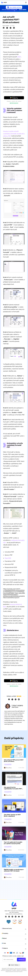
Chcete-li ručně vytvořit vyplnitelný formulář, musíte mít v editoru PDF (14, 133)
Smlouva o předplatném (6, 970)
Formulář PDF (8, 764)
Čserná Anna (8, 767)
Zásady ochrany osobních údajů (9, 969)
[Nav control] (26, 2)
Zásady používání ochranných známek (14, 971)
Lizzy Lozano (6, 25)
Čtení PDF (8, 558)
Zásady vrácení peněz (21, 970)
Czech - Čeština (14, 965)
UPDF (5, 2)
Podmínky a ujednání (21, 969)
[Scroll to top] (25, 973)
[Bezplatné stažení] (14, 97)
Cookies (14, 970)
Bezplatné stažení (14, 97)
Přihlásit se (21, 959)
